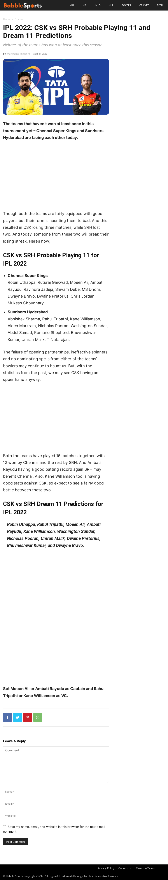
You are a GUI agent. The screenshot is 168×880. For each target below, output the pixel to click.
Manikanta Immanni (18, 53)
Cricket (144, 5)
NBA (72, 5)
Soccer (126, 5)
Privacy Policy (106, 868)
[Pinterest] (27, 717)
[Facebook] (7, 717)
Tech (160, 5)
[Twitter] (17, 717)
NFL (85, 5)
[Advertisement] (56, 177)
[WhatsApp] (37, 717)
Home (6, 19)
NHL (111, 5)
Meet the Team (145, 868)
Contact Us (125, 868)
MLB (97, 5)
